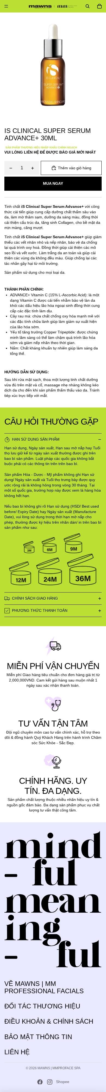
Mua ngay (53, 183)
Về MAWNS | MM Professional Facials (44, 987)
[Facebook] (40, 1082)
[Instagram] (49, 1082)
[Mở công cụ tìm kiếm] (87, 6)
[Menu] (6, 6)
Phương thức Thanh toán (39, 610)
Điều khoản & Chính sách (48, 1021)
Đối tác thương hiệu (42, 1006)
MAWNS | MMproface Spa (59, 1068)
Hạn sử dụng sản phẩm (36, 439)
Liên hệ (17, 1052)
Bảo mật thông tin (38, 1036)
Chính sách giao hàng (35, 598)
